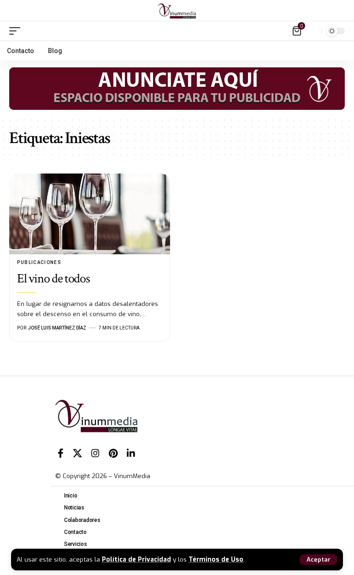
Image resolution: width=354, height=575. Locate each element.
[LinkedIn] (130, 453)
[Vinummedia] (177, 10)
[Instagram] (95, 453)
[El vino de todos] (89, 214)
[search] (312, 31)
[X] (77, 453)
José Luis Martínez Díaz (57, 327)
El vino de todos (53, 278)
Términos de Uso (216, 559)
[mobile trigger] (17, 31)
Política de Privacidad (136, 559)
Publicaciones (39, 262)
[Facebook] (60, 453)
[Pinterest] (113, 453)
